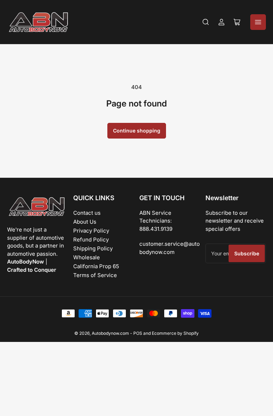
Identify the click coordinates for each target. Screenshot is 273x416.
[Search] (206, 22)
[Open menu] (258, 22)
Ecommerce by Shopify (175, 333)
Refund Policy (91, 239)
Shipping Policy (93, 248)
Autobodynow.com (110, 333)
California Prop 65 (96, 266)
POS (137, 333)
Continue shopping (136, 131)
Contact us (87, 212)
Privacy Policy (91, 230)
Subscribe (246, 253)
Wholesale (86, 257)
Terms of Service (95, 275)
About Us (84, 221)
